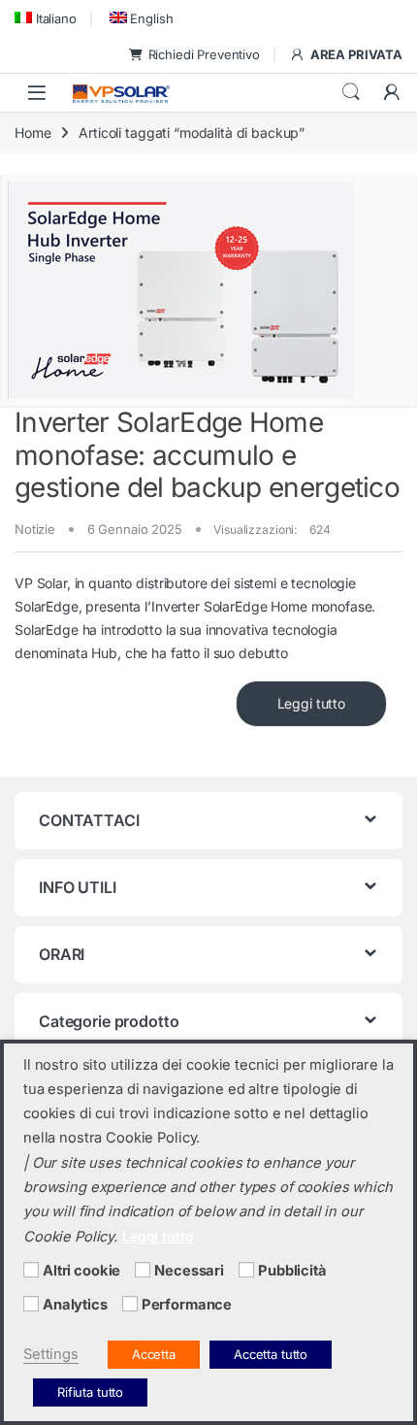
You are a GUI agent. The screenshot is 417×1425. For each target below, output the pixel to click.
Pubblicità (292, 1270)
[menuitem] (46, 18)
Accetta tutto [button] (270, 1354)
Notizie (35, 529)
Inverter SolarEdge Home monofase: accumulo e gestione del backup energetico (207, 455)
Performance (187, 1304)
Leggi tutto (311, 703)
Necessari (189, 1270)
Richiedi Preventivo (204, 54)
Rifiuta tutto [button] (90, 1392)
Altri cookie (81, 1270)
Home (32, 132)
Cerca (351, 92)
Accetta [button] (154, 1354)
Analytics (75, 1304)
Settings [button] (51, 1354)
